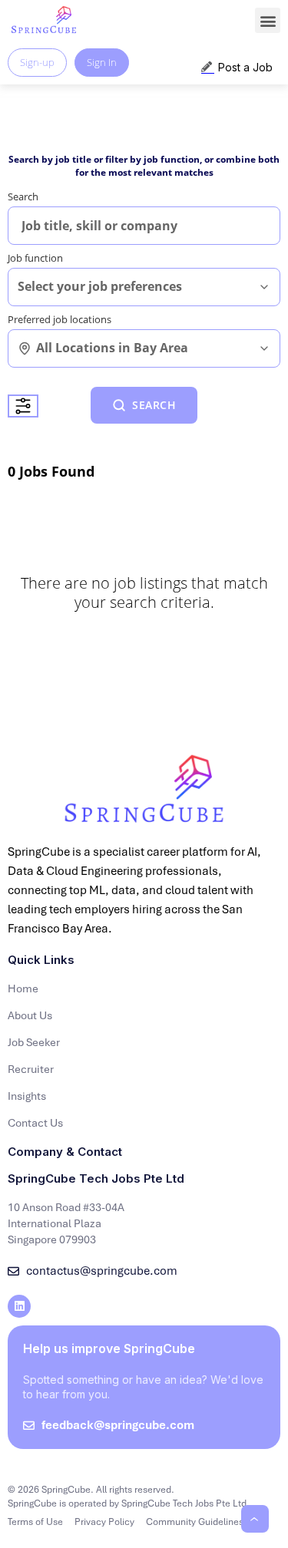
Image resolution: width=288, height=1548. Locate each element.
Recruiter (31, 1069)
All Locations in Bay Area (112, 348)
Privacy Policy (104, 1522)
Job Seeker (34, 1042)
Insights (27, 1096)
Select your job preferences (100, 286)
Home (23, 988)
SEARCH (154, 405)
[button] (267, 20)
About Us (30, 1015)
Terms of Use (35, 1522)
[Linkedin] (19, 1306)
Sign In (102, 62)
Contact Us (35, 1123)
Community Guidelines (194, 1522)
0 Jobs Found (51, 471)
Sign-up (37, 62)
